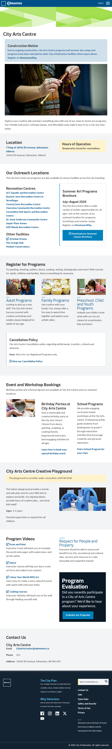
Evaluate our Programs (78, 615)
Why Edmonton (49, 699)
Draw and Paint (17, 544)
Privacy (81, 713)
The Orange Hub (14, 243)
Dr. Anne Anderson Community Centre (26, 219)
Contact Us (83, 690)
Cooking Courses (18, 592)
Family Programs (55, 300)
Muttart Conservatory (18, 247)
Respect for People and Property (78, 543)
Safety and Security (87, 704)
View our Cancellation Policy (27, 361)
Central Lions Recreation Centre (23, 204)
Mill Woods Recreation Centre (22, 227)
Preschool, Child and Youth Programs (90, 304)
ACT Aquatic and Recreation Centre (25, 193)
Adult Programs (19, 300)
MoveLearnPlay (28, 58)
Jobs (80, 695)
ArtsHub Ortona (18, 239)
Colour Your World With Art (24, 577)
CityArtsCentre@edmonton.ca (32, 648)
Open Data (83, 699)
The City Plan (48, 680)
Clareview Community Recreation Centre (28, 208)
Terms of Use (84, 708)
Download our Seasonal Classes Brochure (84, 235)
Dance (12, 563)
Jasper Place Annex (16, 223)
